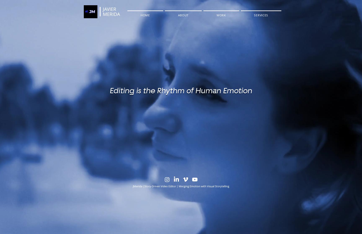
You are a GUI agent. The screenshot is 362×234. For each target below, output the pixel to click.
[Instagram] (167, 179)
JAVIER (109, 9)
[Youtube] (195, 179)
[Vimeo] (185, 179)
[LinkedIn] (176, 179)
